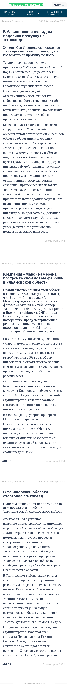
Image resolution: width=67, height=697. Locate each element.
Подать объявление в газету (26, 5)
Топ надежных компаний (53, 13)
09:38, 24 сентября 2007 (52, 481)
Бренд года (30, 13)
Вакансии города (10, 13)
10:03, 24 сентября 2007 (52, 263)
